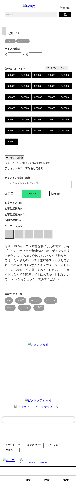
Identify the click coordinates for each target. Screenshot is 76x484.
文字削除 (55, 193)
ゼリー (10, 307)
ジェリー (35, 300)
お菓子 (21, 300)
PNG (47, 480)
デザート (24, 307)
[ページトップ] (38, 420)
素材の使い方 (34, 445)
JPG (28, 480)
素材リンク (11, 450)
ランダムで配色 (14, 157)
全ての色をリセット (57, 67)
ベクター (22, 41)
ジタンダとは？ (13, 445)
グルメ (10, 41)
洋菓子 (39, 307)
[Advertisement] (38, 372)
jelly (9, 300)
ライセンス (52, 445)
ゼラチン (50, 300)
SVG (66, 480)
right (4, 31)
